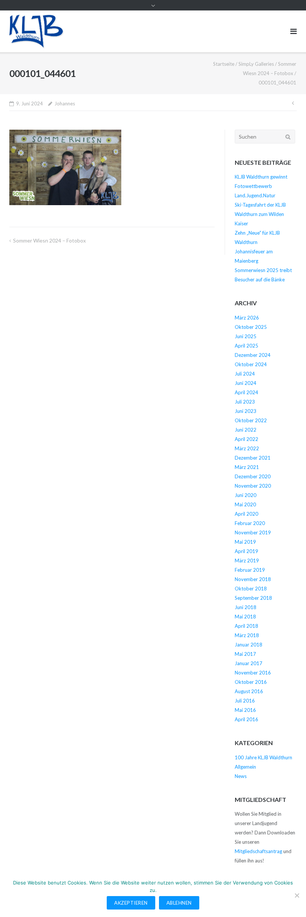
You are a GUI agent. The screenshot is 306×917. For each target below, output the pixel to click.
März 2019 (247, 561)
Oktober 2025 (251, 327)
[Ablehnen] (296, 895)
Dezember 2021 (253, 458)
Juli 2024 (245, 374)
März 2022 (247, 448)
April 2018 (246, 626)
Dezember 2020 (253, 476)
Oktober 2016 (251, 682)
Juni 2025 (245, 336)
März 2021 (247, 467)
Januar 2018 (248, 645)
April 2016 (246, 719)
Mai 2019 (245, 542)
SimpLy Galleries (256, 64)
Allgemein (245, 767)
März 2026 (247, 318)
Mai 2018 (245, 617)
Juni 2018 (245, 607)
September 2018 (253, 598)
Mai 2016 (245, 710)
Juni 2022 (245, 430)
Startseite (223, 64)
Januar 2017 (248, 663)
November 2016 (253, 673)
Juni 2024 (245, 383)
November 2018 (253, 579)
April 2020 (246, 514)
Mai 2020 (245, 504)
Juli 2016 (245, 701)
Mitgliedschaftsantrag (258, 851)
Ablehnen (179, 903)
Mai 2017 (245, 654)
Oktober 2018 (251, 589)
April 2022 (246, 439)
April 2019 (246, 551)
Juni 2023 (245, 411)
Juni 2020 (245, 495)
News (241, 776)
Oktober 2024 (251, 364)
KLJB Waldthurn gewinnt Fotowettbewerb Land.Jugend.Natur (261, 186)
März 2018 (247, 635)
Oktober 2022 (251, 420)
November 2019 (253, 532)
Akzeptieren (131, 903)
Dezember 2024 (253, 355)
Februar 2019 (250, 570)
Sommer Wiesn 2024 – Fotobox (49, 240)
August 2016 (249, 691)
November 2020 (253, 486)
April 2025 (246, 346)
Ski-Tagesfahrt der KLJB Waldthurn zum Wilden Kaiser (260, 214)
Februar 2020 (250, 523)
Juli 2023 (245, 402)
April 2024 (246, 392)
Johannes (64, 103)
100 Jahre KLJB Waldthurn (263, 757)
